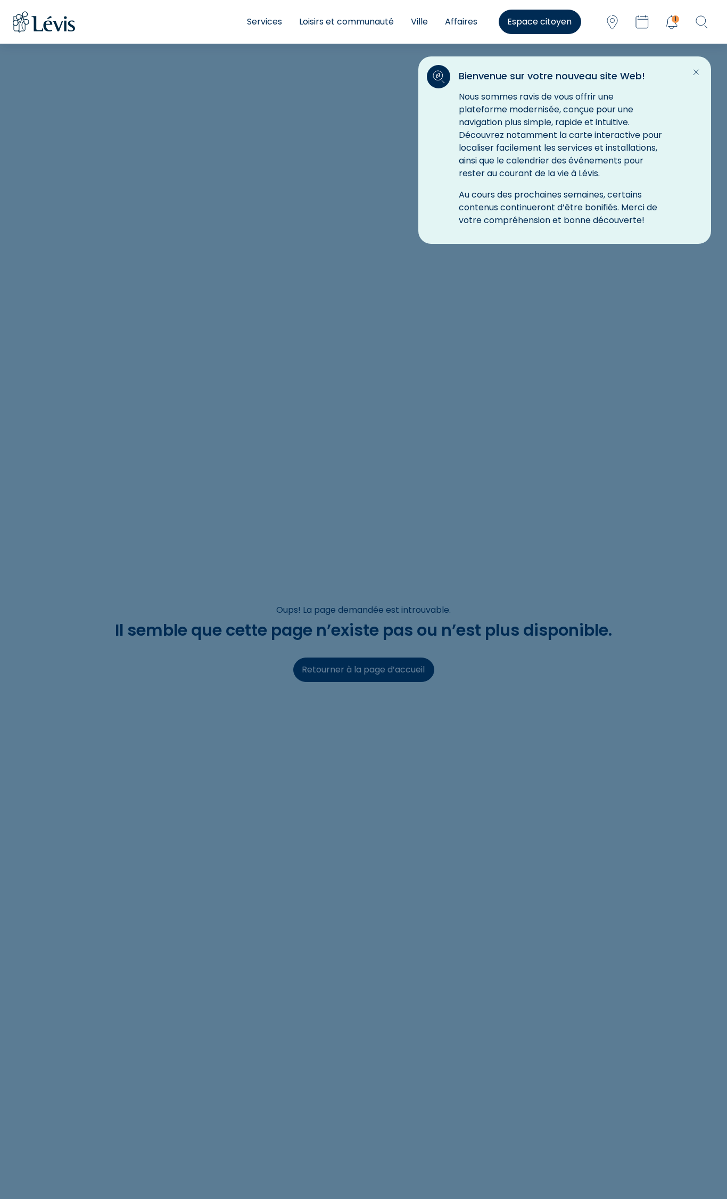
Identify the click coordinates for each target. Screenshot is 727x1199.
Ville (419, 21)
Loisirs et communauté (346, 21)
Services (264, 21)
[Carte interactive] (612, 22)
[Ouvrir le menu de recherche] (701, 22)
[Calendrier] (642, 22)
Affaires (461, 21)
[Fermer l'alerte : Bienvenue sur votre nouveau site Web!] (696, 72)
